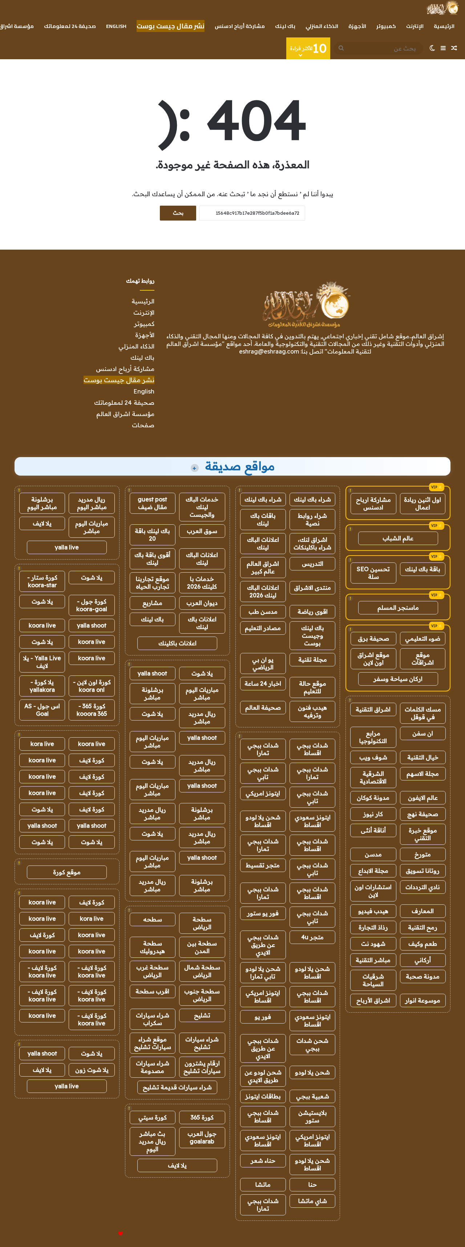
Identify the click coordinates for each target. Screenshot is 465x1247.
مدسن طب (263, 611)
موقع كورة (67, 872)
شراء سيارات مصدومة (152, 1067)
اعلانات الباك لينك (263, 543)
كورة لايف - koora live (91, 971)
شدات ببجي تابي (263, 773)
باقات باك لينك (263, 519)
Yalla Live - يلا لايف (42, 661)
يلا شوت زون (92, 1069)
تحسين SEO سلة (373, 572)
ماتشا (263, 1184)
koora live (42, 625)
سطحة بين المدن (202, 947)
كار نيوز (373, 814)
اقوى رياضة (313, 611)
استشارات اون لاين (373, 890)
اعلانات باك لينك (202, 623)
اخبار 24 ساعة (262, 683)
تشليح (202, 1015)
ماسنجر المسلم (398, 607)
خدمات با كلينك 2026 (202, 582)
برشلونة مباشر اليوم (42, 503)
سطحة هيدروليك (152, 947)
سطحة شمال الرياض (202, 971)
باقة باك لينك (422, 569)
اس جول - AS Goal (42, 709)
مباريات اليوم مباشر (202, 693)
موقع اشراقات (423, 658)
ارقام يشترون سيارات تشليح (202, 1067)
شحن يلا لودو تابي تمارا (263, 972)
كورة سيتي (152, 1117)
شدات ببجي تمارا (263, 749)
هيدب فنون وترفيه (312, 711)
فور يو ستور (263, 913)
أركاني (423, 960)
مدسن (373, 854)
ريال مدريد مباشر (202, 717)
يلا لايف (177, 1165)
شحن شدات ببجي (312, 1044)
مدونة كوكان (373, 797)
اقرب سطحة (152, 991)
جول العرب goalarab (202, 1137)
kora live (42, 743)
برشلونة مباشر (152, 693)
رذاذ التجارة (373, 927)
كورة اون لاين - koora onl (92, 685)
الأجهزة (357, 26)
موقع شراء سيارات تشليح (152, 1043)
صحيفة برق (373, 638)
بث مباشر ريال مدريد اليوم (152, 1141)
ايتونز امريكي (263, 793)
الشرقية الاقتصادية (373, 777)
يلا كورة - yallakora (42, 685)
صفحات (143, 425)
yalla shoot (152, 673)
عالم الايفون (423, 797)
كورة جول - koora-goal (91, 605)
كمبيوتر (386, 26)
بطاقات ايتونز (263, 1096)
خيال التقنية (422, 757)
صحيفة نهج (422, 814)
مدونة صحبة (423, 976)
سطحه (152, 919)
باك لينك (285, 26)
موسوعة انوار (422, 1000)
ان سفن (422, 733)
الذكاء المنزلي (322, 26)
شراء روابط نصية (312, 519)
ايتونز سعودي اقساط (313, 821)
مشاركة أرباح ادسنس (240, 26)
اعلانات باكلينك (177, 643)
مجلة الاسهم (423, 773)
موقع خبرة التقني (423, 834)
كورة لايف (91, 760)
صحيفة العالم (263, 707)
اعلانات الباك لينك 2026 (263, 591)
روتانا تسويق (423, 870)
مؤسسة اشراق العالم (125, 413)
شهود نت (373, 943)
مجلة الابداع (373, 870)
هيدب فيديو (373, 911)
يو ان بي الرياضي (263, 663)
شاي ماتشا (312, 1200)
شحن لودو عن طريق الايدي (263, 1076)
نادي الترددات (422, 887)
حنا (312, 1184)
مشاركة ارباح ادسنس (373, 503)
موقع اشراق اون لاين (373, 658)
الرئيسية (444, 26)
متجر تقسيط (263, 865)
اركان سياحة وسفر (397, 678)
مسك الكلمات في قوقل (423, 713)
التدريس (312, 563)
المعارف (423, 911)
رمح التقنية (422, 927)
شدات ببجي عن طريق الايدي (263, 944)
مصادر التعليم (263, 627)
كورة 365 (202, 1117)
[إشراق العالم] (442, 7)
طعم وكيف (422, 943)
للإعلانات (108, 1234)
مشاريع (152, 602)
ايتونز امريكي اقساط (263, 996)
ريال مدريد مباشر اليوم (92, 503)
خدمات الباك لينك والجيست (202, 507)
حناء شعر (263, 1160)
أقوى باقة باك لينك (152, 558)
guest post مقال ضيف (152, 503)
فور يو (263, 1016)
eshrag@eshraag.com (269, 351)
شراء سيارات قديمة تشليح (177, 1087)
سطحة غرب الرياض (152, 971)
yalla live (67, 547)
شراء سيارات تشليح (202, 1043)
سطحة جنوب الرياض (202, 995)
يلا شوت (202, 673)
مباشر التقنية (373, 960)
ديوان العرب (202, 602)
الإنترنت (415, 26)
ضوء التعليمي (422, 638)
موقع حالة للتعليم (312, 687)
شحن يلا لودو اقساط (263, 821)
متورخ (423, 854)
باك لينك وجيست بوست (312, 635)
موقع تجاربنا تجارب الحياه (152, 582)
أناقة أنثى (373, 830)
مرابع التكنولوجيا (373, 737)
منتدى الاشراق (312, 587)
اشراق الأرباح (373, 1000)
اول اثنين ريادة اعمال (422, 503)
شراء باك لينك (312, 499)
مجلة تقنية (312, 659)
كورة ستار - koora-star (42, 581)
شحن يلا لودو (312, 1072)
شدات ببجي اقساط (312, 749)
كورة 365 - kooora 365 (92, 709)
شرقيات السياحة (373, 980)
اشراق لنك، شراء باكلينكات (312, 543)
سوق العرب (202, 530)
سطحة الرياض (202, 923)
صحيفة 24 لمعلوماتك (70, 26)
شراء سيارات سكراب (152, 1019)
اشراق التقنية (373, 709)
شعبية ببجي (312, 1096)
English (116, 26)
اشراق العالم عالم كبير (263, 567)
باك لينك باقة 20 (152, 534)
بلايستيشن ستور (312, 1116)
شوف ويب (373, 757)
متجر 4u (312, 937)
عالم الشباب (398, 538)
